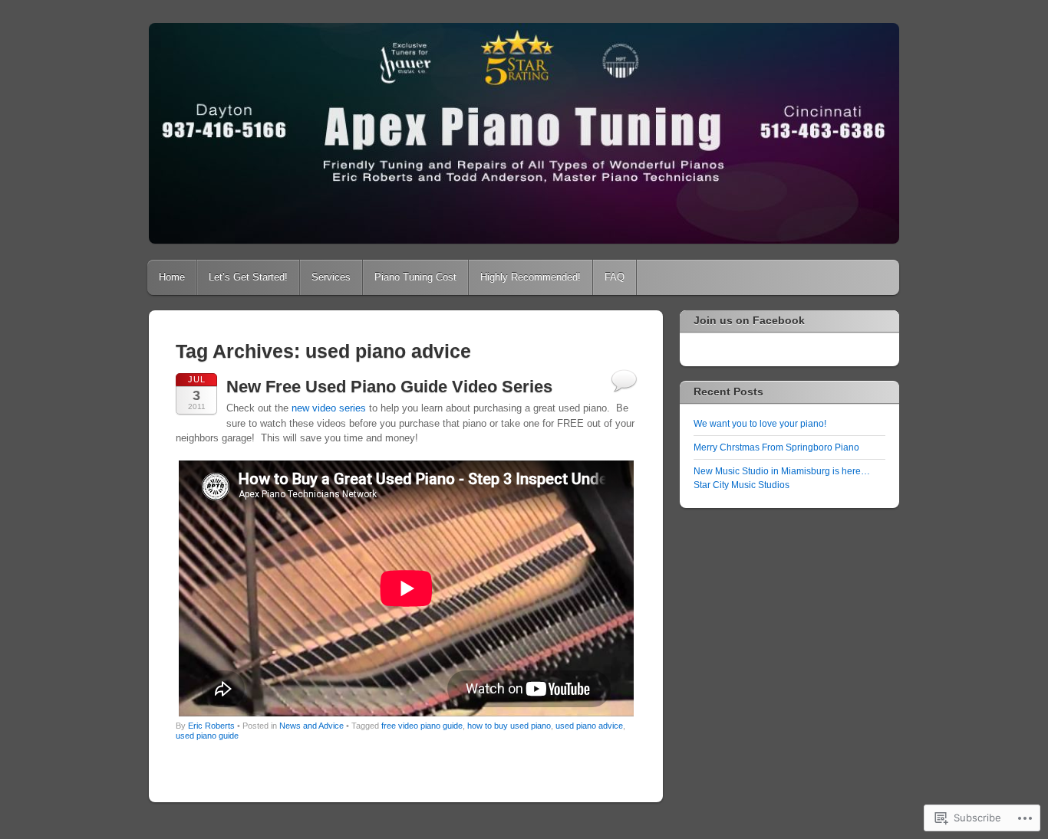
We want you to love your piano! (760, 423)
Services (331, 277)
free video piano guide (422, 725)
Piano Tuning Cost (415, 277)
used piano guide (207, 735)
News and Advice (311, 725)
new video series (329, 408)
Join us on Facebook (749, 320)
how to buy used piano (509, 725)
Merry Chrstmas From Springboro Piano (776, 447)
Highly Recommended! (530, 277)
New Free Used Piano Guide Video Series (389, 386)
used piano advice (589, 725)
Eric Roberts (211, 725)
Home (172, 277)
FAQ (615, 277)
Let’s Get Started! (248, 277)
